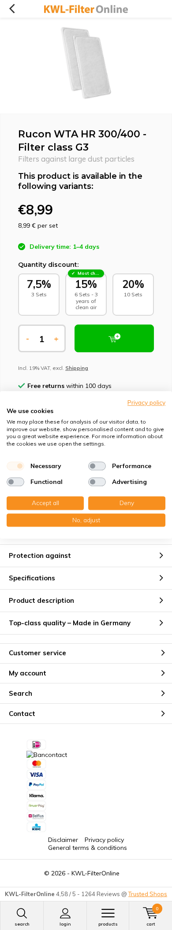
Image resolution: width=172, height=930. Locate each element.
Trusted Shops (147, 893)
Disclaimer (63, 840)
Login (65, 924)
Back (11, 9)
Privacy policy (104, 840)
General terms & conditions (87, 848)
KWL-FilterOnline (95, 873)
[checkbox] (15, 465)
